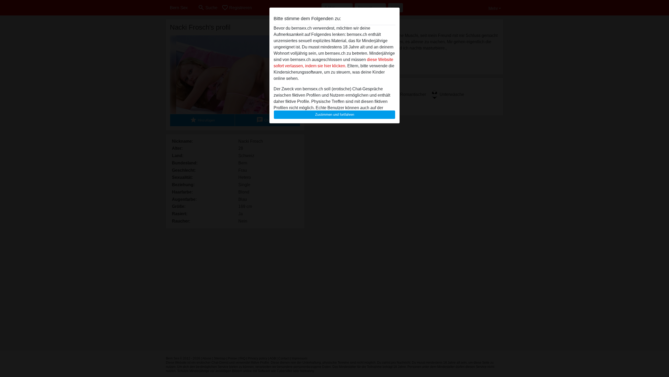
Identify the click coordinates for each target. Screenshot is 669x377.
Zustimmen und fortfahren (334, 115)
